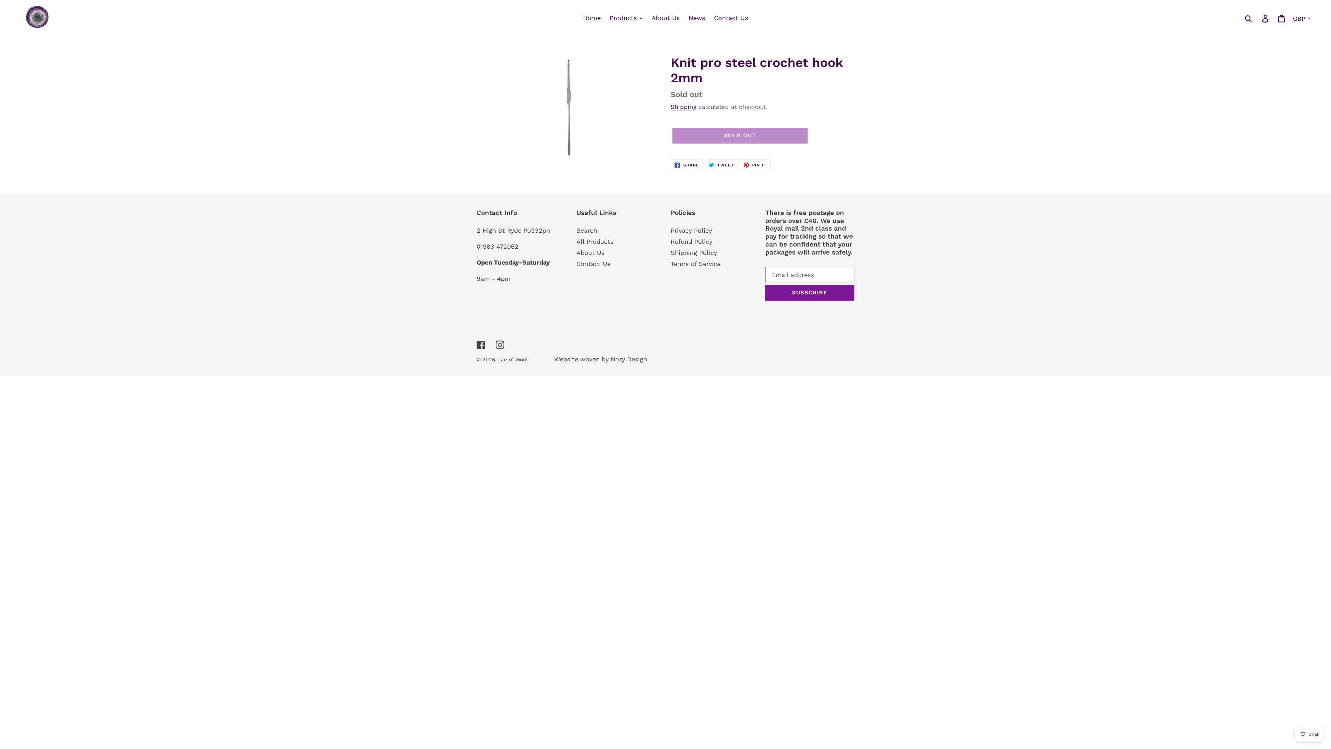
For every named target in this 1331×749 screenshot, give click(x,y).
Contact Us (593, 263)
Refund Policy (691, 241)
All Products (595, 241)
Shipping (683, 106)
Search (586, 230)
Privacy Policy (691, 230)
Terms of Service (696, 263)
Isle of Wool (513, 359)
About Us (590, 252)
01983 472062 (498, 246)
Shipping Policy (694, 252)
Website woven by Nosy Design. (601, 359)
